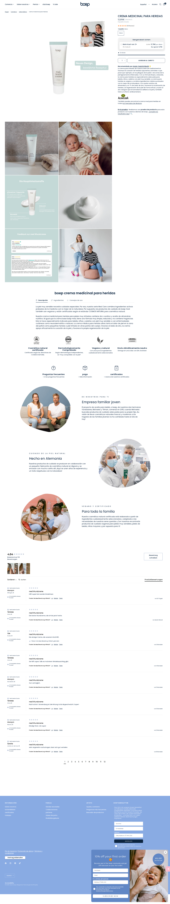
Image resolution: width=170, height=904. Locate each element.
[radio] (141, 45)
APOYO (89, 803)
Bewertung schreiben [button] (153, 556)
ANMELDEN (128, 841)
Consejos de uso (76, 300)
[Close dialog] (165, 852)
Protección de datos (25, 851)
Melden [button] (56, 598)
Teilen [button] (61, 598)
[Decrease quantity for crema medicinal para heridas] (119, 60)
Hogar (7, 12)
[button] (141, 26)
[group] (17, 554)
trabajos (8, 815)
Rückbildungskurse (52, 818)
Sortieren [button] (11, 580)
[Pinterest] (16, 863)
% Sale (55, 4)
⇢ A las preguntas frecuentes (53, 377)
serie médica (23, 12)
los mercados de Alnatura (132, 103)
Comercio (8, 4)
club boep (46, 4)
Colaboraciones (51, 810)
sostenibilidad (10, 810)
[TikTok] (21, 863)
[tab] (154, 580)
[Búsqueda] (160, 4)
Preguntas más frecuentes (96, 810)
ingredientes (59, 300)
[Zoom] (108, 19)
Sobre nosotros (23, 4)
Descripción (43, 300)
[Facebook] (7, 863)
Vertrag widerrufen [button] (15, 858)
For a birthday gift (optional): (101, 879)
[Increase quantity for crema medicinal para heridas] (124, 60)
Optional (116, 832)
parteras (49, 812)
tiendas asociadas (52, 807)
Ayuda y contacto (93, 807)
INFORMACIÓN (11, 803)
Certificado (29, 353)
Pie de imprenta (11, 851)
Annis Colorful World (141, 66)
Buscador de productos (95, 812)
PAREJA (49, 803)
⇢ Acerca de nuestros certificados (116, 377)
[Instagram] (12, 863)
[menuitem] (10, 4)
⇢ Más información (85, 377)
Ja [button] (52, 598)
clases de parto (51, 815)
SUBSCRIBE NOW (110, 896)
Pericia (35, 4)
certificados (9, 812)
